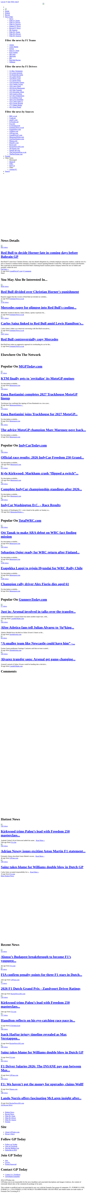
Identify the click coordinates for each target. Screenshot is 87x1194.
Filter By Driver (10, 1118)
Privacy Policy (10, 1134)
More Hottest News (7, 876)
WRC (11, 164)
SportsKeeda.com (15, 634)
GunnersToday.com (33, 599)
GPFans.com (13, 133)
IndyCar (12, 166)
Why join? (14, 2)
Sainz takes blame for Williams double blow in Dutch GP (42, 867)
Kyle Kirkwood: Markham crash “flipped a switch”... (39, 473)
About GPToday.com (12, 1132)
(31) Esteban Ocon (15, 98)
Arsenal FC (13, 169)
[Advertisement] (43, 191)
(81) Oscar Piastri (15, 107)
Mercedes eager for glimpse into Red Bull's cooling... (38, 307)
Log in (3, 2)
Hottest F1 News (15, 26)
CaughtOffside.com (17, 618)
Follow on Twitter (11, 1144)
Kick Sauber (13, 52)
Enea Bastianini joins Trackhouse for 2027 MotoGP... (39, 414)
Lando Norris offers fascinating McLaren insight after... (41, 1098)
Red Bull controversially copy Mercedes (29, 339)
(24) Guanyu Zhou (15, 94)
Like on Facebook (11, 1146)
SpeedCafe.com (14, 150)
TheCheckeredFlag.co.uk (17, 152)
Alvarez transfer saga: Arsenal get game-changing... (38, 659)
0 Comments (27, 271)
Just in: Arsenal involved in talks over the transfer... (38, 611)
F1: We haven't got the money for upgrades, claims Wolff (42, 1084)
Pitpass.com (13, 141)
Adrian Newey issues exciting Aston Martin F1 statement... (43, 851)
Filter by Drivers (14, 22)
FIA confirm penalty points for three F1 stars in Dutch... (41, 975)
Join (9, 2)
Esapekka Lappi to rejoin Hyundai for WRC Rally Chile (42, 568)
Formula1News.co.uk (16, 127)
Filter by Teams (14, 20)
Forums (7, 1122)
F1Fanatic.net (13, 122)
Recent (7, 15)
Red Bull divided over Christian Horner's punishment (40, 292)
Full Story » (5, 269)
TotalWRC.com (30, 520)
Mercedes (12, 56)
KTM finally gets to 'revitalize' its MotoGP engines (37, 378)
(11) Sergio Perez (15, 80)
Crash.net (12, 118)
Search (7, 171)
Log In (7, 1162)
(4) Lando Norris (15, 77)
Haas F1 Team (14, 50)
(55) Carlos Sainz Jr (16, 101)
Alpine (11, 45)
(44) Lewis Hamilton (16, 99)
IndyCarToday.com (33, 445)
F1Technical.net (14, 126)
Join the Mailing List (12, 1148)
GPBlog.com (13, 131)
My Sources (13, 30)
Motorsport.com (14, 385)
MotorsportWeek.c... (16, 405)
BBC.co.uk (13, 116)
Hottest (7, 13)
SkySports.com (14, 148)
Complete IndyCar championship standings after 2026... (41, 489)
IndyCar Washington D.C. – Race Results (31, 505)
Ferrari (11, 49)
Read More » (40, 840)
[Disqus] (43, 702)
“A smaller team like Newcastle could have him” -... (38, 643)
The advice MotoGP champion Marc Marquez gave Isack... (43, 430)
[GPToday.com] (43, 4)
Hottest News (9, 1112)
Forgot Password (10, 1164)
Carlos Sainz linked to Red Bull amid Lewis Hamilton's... (42, 323)
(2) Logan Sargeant (15, 73)
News (11, 19)
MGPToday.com (30, 366)
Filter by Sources (15, 24)
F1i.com (12, 124)
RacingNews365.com (16, 146)
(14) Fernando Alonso (16, 82)
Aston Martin (13, 47)
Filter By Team (10, 1116)
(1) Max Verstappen (16, 71)
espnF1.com (13, 120)
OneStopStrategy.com (16, 139)
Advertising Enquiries (12, 1176)
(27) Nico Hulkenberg (16, 96)
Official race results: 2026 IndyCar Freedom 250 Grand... (42, 457)
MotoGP (12, 162)
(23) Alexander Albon (16, 92)
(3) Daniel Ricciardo (16, 75)
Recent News (9, 1114)
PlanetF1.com (14, 143)
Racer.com (12, 145)
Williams (12, 62)
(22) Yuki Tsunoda (15, 90)
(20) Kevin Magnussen (17, 88)
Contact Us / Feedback (12, 1174)
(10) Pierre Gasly (15, 79)
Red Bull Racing (15, 60)
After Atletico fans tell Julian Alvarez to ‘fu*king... (37, 627)
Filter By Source (10, 1120)
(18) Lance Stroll (15, 86)
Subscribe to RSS (11, 1150)
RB (10, 58)
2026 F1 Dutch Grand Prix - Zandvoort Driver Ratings (40, 988)
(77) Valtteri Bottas (15, 105)
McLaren (12, 54)
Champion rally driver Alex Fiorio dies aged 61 (35, 584)
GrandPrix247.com (15, 135)
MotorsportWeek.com (16, 137)
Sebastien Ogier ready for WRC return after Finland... (40, 552)
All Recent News (6, 1105)
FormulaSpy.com (15, 129)
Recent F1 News (15, 28)
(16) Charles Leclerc (16, 84)
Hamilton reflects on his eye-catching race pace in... (38, 1020)
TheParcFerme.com (15, 154)
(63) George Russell (16, 103)
